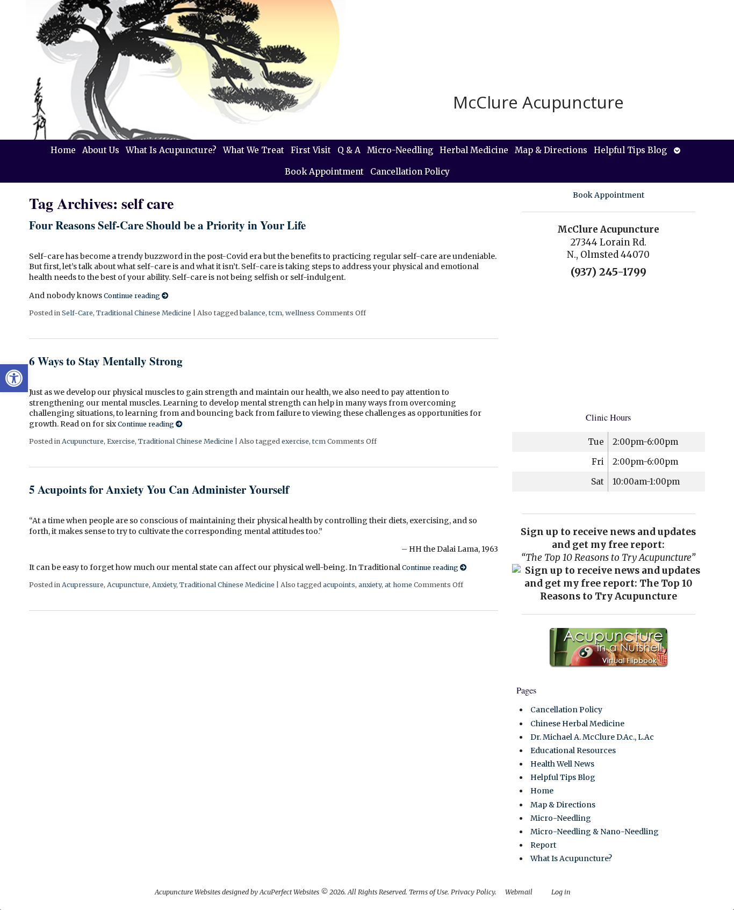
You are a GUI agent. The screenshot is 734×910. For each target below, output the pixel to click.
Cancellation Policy (410, 172)
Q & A (349, 150)
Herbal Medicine (474, 150)
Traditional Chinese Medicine (143, 313)
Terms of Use (428, 892)
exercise (295, 441)
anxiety (370, 585)
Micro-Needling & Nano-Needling (594, 831)
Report (543, 845)
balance (252, 313)
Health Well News (562, 764)
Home (63, 150)
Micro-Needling (400, 150)
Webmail (518, 892)
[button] (14, 378)
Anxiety (164, 585)
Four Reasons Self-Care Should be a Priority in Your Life (167, 225)
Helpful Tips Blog (630, 150)
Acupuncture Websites (187, 892)
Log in (561, 892)
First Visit (311, 150)
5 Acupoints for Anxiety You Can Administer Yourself (159, 489)
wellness (300, 313)
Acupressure (83, 585)
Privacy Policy (473, 892)
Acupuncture (83, 441)
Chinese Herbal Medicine (577, 723)
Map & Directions (551, 150)
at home (398, 585)
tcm (275, 313)
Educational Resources (573, 750)
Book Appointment (324, 172)
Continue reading (133, 296)
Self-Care (77, 313)
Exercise (121, 441)
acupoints (339, 585)
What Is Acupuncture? (171, 150)
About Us (100, 150)
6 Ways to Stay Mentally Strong (106, 361)
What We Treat (253, 150)
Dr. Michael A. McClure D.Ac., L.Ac (592, 737)
